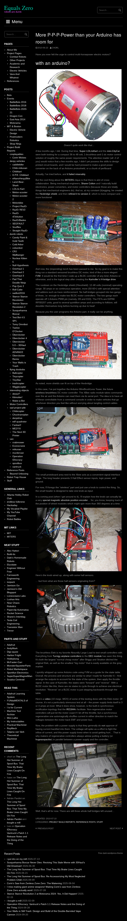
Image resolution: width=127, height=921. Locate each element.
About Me (12, 49)
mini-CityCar (113, 151)
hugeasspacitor (44, 739)
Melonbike (17, 202)
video (48, 699)
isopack (11, 582)
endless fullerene (16, 501)
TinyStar (16, 380)
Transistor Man (15, 627)
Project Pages (14, 53)
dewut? (16, 393)
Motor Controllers (19, 404)
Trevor (10, 630)
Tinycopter (17, 376)
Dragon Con (16, 116)
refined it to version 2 (79, 194)
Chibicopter (18, 411)
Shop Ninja (15, 143)
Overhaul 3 (18, 275)
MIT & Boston (14, 126)
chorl (55, 48)
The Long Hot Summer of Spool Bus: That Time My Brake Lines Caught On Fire (17, 808)
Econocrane (18, 446)
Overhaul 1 (18, 268)
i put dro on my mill (17, 859)
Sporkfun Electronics (17, 672)
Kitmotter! (17, 397)
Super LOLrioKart (88, 151)
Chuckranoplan (20, 414)
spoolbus (17, 463)
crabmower (18, 442)
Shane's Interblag (16, 616)
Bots (9, 95)
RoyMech (12, 728)
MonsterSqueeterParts (19, 665)
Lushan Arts (13, 599)
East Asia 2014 (17, 119)
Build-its (11, 554)
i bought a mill (14, 900)
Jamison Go (13, 585)
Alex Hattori (13, 550)
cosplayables (16, 154)
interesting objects (19, 390)
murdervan (18, 452)
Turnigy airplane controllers (67, 656)
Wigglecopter (19, 387)
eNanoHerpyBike (21, 178)
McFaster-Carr (14, 662)
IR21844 (70, 709)
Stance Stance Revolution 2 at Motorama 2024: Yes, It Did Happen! (42, 893)
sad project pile (18, 407)
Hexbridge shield (48, 194)
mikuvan (16, 449)
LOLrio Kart (18, 189)
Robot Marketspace (17, 669)
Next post (115, 828)
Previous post (46, 828)
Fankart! (16, 425)
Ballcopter (17, 373)
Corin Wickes (19, 157)
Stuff (100, 822)
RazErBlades (19, 220)
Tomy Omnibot (20, 324)
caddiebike (18, 164)
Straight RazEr (20, 230)
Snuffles (16, 227)
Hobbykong (13, 658)
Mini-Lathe (12, 718)
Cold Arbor (17, 244)
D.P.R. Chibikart (20, 175)
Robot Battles (14, 519)
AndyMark (12, 648)
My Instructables (15, 721)
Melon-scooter (19, 192)
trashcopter (18, 383)
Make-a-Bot (18, 400)
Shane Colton (88, 183)
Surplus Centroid (15, 679)
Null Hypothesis (20, 265)
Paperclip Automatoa (18, 609)
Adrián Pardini (14, 819)
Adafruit (11, 644)
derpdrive (17, 418)
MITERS (69, 180)
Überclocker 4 (19, 338)
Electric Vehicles (18, 70)
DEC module (95, 656)
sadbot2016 (18, 293)
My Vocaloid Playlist (17, 508)
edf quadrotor (19, 421)
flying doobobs (17, 369)
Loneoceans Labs (16, 596)
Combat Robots (18, 56)
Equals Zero (18, 8)
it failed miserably (76, 174)
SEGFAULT (18, 223)
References (13, 81)
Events (10, 98)
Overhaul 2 (18, 272)
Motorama (15, 123)
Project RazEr (19, 206)
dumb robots (16, 234)
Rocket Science (15, 613)
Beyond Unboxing (19, 473)
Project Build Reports (62, 822)
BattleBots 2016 (18, 102)
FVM (38, 276)
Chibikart (17, 171)
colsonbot (17, 248)
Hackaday (12, 505)
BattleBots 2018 (18, 105)
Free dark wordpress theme (110, 853)
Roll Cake (17, 289)
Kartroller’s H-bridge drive (102, 279)
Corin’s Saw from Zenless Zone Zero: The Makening (34, 883)
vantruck (16, 466)
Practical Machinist (16, 725)
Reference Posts (86, 822)
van (12, 439)
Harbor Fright (14, 655)
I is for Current (14, 707)
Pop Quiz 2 (18, 286)
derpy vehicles (17, 161)
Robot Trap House (16, 477)
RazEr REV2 (18, 209)
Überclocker (18, 334)
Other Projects (17, 60)
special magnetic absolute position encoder (65, 500)
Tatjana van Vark (15, 731)
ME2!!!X (16, 428)
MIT (9, 533)
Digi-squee (12, 651)
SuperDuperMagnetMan (19, 676)
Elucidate (12, 564)
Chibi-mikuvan (19, 168)
